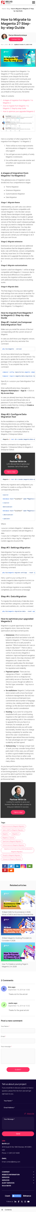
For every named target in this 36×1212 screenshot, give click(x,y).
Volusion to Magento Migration (11, 859)
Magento (5, 834)
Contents (8, 1210)
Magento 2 (15, 834)
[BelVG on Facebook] (18, 1201)
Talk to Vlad (11, 472)
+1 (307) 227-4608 (13, 1153)
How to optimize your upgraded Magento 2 (19, 111)
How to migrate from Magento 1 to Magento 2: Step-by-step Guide (16, 107)
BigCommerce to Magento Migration (13, 826)
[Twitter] (11, 866)
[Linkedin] (17, 866)
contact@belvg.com (13, 1162)
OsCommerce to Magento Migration (13, 845)
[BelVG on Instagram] (25, 1201)
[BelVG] (6, 2)
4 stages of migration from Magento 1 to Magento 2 (18, 101)
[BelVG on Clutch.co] (7, 1195)
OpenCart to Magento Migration (11, 841)
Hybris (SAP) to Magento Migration (13, 830)
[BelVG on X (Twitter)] (22, 1201)
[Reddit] (11, 870)
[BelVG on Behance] (27, 1195)
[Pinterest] (5, 870)
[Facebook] (5, 866)
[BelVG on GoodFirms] (16, 1195)
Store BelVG (6, 1186)
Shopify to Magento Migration (11, 855)
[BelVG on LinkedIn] (15, 1201)
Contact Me (16, 39)
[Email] (29, 866)
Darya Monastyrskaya (18, 35)
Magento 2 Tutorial (8, 837)
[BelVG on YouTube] (28, 1201)
